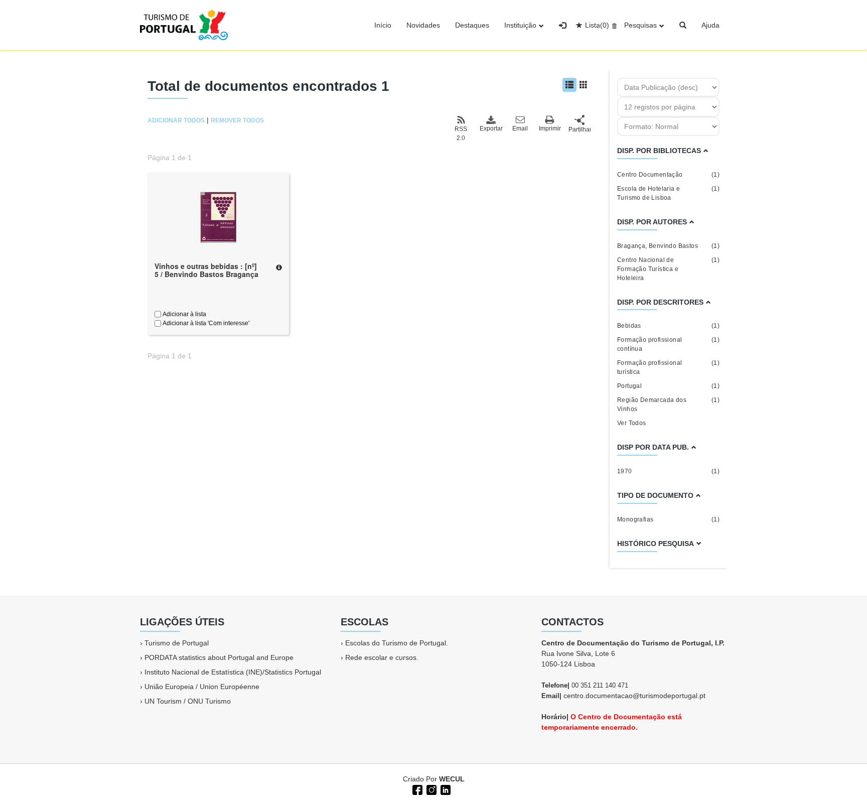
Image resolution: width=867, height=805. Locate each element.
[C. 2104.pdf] (218, 216)
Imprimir (550, 128)
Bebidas (668, 325)
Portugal (668, 385)
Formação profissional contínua (668, 344)
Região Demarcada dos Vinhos (668, 404)
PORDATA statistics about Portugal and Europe (219, 657)
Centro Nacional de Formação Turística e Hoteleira (668, 269)
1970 (668, 471)
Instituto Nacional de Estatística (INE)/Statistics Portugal (232, 672)
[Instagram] (430, 789)
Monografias (668, 519)
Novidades (423, 25)
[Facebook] (416, 789)
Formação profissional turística (668, 367)
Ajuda (710, 25)
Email (520, 128)
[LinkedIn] (445, 789)
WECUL (452, 779)
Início (382, 25)
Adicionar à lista (183, 314)
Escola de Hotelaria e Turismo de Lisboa (668, 193)
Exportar (491, 128)
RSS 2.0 (461, 133)
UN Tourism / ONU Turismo (187, 701)
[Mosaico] (583, 85)
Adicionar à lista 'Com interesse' (205, 323)
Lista (597, 25)
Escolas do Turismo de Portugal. (396, 643)
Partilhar (579, 129)
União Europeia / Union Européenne (201, 687)
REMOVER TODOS (237, 120)
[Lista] (569, 85)
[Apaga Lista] (613, 25)
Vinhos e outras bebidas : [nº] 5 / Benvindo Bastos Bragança (206, 270)
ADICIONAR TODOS (176, 120)
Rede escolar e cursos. (381, 657)
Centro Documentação (668, 174)
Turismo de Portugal (176, 643)
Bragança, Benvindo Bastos (668, 245)
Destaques (472, 25)
